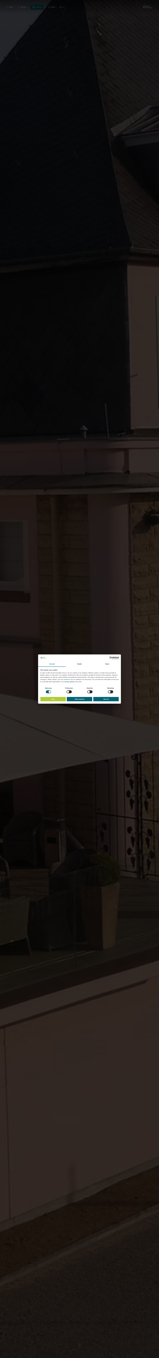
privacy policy (69, 681)
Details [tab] (79, 664)
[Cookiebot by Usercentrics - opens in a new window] (111, 658)
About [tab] (107, 664)
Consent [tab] (52, 664)
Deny (53, 699)
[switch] (69, 691)
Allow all (106, 699)
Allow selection (79, 699)
